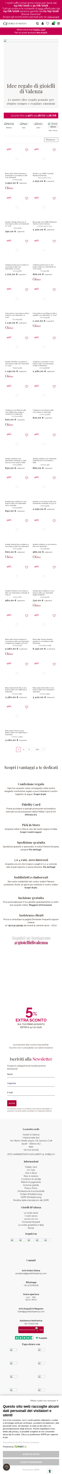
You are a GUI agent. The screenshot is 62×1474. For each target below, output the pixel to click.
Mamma (9, 128)
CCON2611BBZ (17, 416)
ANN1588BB (17, 465)
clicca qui (53, 16)
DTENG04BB (17, 180)
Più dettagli (35, 849)
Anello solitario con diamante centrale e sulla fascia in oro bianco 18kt (15, 461)
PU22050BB (17, 271)
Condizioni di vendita (31, 1179)
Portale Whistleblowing (31, 1194)
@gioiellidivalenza (31, 942)
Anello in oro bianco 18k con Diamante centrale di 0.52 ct (44, 502)
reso (40, 8)
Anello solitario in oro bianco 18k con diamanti (45, 545)
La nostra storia (31, 1213)
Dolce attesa (53, 130)
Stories (31, 1228)
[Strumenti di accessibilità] (49, 1471)
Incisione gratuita (31, 1185)
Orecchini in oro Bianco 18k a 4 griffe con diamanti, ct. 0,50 (45, 314)
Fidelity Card (31, 804)
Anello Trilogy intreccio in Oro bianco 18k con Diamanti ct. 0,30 (17, 224)
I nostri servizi (31, 1216)
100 (37, 749)
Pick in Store (31, 1173)
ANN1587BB (44, 597)
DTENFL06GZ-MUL (44, 226)
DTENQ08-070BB (44, 645)
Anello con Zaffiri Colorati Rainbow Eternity (43, 174)
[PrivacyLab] (20, 1446)
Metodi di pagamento (31, 1182)
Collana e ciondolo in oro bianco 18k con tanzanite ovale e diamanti (43, 364)
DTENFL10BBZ (17, 737)
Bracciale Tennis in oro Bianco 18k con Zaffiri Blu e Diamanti (16, 733)
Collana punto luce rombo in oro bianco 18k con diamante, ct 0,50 (17, 267)
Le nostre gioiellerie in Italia (31, 1225)
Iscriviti (12, 1103)
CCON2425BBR (44, 414)
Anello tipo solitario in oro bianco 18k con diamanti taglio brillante (43, 593)
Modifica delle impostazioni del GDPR (31, 1200)
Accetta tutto (31, 1454)
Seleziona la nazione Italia (31, 1330)
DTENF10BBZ (17, 694)
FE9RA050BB (17, 368)
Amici (38, 128)
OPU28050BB (17, 320)
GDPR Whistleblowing (31, 1197)
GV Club (31, 1170)
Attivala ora (31, 815)
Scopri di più (40, 794)
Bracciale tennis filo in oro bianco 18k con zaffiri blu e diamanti (16, 690)
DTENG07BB (17, 645)
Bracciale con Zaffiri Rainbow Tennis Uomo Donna (45, 223)
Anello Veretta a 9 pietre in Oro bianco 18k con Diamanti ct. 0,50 (17, 364)
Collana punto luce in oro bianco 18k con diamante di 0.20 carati (44, 267)
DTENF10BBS (45, 694)
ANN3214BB (44, 465)
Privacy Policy (31, 1188)
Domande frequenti (31, 1222)
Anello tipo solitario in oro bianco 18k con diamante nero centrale (16, 503)
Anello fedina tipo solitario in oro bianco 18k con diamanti (17, 545)
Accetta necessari (31, 1462)
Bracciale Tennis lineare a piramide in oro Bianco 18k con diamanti (16, 175)
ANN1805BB (44, 549)
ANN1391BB (44, 506)
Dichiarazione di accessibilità (31, 1191)
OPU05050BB (45, 317)
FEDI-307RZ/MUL (45, 178)
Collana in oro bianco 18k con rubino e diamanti (43, 411)
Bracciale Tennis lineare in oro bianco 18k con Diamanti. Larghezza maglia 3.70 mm (17, 641)
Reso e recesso (31, 1176)
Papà (23, 128)
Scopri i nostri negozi (31, 832)
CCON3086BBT (44, 368)
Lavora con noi (31, 1219)
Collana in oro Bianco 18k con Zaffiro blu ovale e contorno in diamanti (15, 412)
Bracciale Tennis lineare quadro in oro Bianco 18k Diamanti (43, 641)
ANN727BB (17, 597)
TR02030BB (17, 228)
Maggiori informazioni (40, 905)
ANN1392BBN (17, 508)
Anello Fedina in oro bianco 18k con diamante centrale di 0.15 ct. (17, 593)
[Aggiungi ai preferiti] (26, 149)
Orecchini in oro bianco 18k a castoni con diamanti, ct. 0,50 (17, 315)
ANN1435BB (17, 549)
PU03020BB (45, 271)
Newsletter (46, 1109)
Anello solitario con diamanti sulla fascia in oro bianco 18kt (44, 461)
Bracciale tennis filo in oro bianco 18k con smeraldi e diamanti (44, 690)
